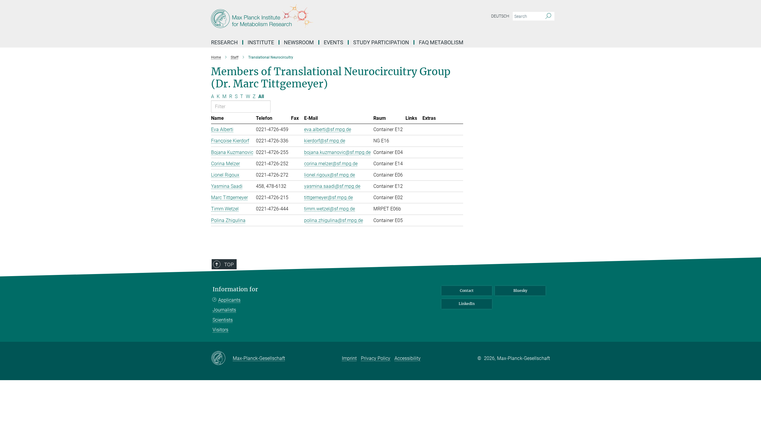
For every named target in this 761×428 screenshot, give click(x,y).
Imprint (349, 358)
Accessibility (407, 358)
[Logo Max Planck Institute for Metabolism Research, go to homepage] (322, 17)
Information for (235, 289)
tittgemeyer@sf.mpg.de (328, 197)
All (261, 96)
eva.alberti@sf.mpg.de (327, 129)
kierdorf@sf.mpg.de (324, 141)
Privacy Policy (375, 358)
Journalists (224, 310)
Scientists (223, 320)
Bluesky (520, 290)
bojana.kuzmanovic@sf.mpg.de (337, 152)
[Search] (548, 16)
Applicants (229, 300)
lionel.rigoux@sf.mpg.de (329, 175)
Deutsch (500, 16)
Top (229, 265)
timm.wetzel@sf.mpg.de (329, 209)
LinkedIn (467, 303)
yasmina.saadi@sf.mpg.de (332, 186)
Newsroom (299, 42)
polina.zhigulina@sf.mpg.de (333, 220)
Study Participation (381, 42)
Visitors (220, 330)
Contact (467, 290)
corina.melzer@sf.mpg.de (331, 163)
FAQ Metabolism (441, 42)
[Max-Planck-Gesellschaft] (222, 358)
